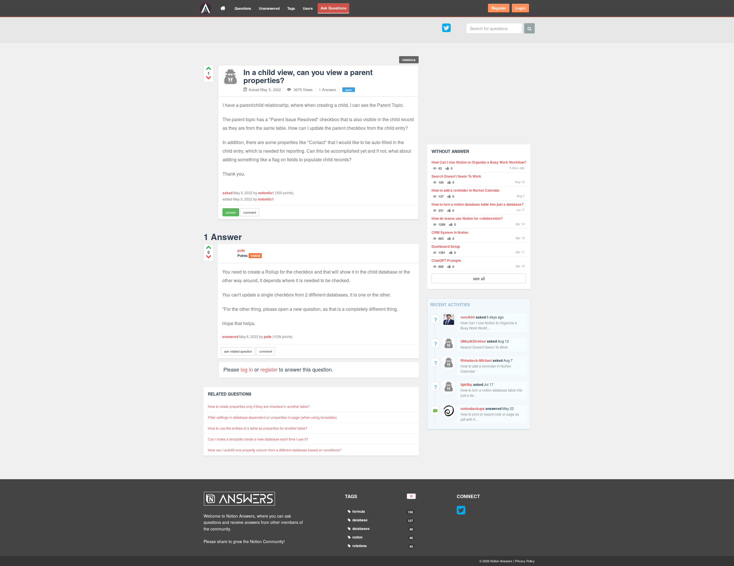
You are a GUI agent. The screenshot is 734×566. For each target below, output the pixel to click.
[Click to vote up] (208, 68)
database (382, 520)
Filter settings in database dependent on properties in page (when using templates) (272, 417)
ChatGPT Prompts (446, 260)
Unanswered (269, 8)
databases (382, 528)
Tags (291, 8)
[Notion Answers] (205, 8)
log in (247, 369)
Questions (243, 8)
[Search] (529, 28)
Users (308, 8)
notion (382, 537)
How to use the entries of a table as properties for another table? (257, 428)
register (269, 369)
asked (227, 192)
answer (231, 212)
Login (520, 8)
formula (382, 511)
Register (498, 8)
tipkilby (466, 384)
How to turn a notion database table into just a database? (478, 204)
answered (230, 336)
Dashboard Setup (446, 246)
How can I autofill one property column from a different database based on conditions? (274, 449)
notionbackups (472, 408)
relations (408, 60)
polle (241, 250)
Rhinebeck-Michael (476, 360)
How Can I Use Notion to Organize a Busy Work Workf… (488, 325)
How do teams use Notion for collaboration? (467, 218)
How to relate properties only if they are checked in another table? (259, 406)
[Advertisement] (478, 100)
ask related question (238, 351)
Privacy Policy (525, 561)
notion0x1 (266, 192)
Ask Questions (333, 8)
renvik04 (467, 317)
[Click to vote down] (208, 77)
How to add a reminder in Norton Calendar (466, 190)
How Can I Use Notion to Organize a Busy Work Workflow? (479, 162)
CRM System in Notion (450, 232)
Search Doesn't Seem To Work (456, 176)
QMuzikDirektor (473, 341)
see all (479, 278)
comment (249, 212)
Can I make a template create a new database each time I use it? (258, 439)
